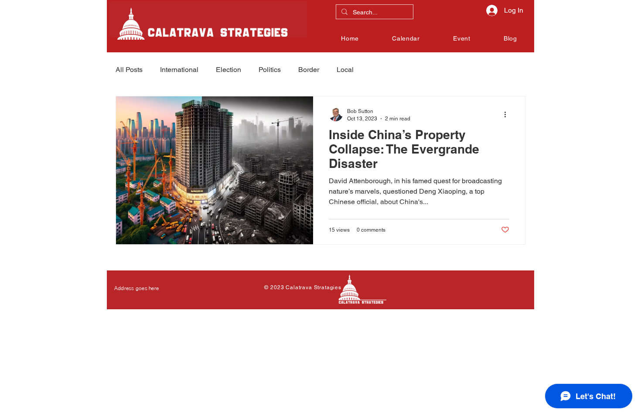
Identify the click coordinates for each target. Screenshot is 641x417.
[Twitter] (623, 209)
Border (308, 69)
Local (345, 69)
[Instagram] (623, 227)
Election (228, 69)
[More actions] (508, 114)
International (179, 69)
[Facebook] (623, 191)
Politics (270, 69)
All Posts (129, 69)
